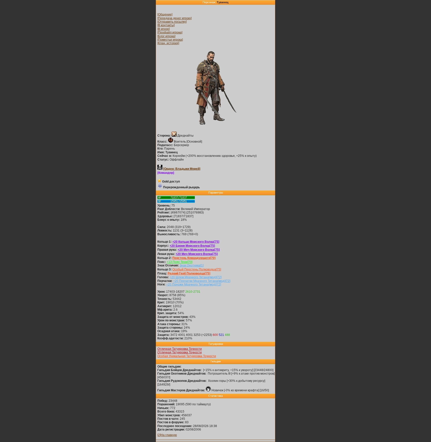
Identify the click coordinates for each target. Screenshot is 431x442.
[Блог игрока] (166, 36)
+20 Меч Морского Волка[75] (199, 249)
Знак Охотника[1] (192, 265)
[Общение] (164, 14)
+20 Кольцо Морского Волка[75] (195, 241)
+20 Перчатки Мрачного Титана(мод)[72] (201, 281)
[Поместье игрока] (170, 39)
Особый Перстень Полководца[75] (196, 269)
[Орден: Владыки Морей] (181, 169)
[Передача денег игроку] (174, 18)
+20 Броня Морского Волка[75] (192, 245)
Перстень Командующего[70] (194, 258)
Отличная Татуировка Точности (179, 349)
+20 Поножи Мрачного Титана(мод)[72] (193, 284)
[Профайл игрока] (169, 32)
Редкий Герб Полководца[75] (189, 273)
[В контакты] (166, 25)
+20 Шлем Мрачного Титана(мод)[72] (195, 277)
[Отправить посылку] (172, 21)
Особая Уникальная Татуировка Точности (186, 356)
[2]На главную (167, 435)
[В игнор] (163, 29)
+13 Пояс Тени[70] (179, 262)
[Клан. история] (168, 43)
